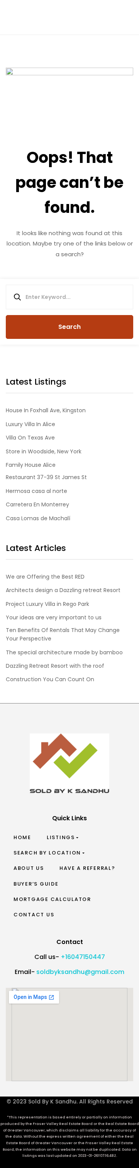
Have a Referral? (87, 868)
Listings (61, 837)
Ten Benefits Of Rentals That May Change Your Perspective (63, 634)
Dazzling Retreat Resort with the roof (55, 666)
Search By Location (47, 852)
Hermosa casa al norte (36, 491)
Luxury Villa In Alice (30, 424)
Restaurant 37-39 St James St (46, 477)
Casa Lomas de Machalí (38, 518)
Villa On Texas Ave (30, 437)
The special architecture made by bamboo (64, 652)
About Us (29, 868)
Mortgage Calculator (52, 899)
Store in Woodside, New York (43, 451)
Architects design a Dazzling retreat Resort (63, 590)
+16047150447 (83, 956)
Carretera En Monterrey (37, 504)
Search (69, 326)
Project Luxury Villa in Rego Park (47, 604)
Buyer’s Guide (36, 884)
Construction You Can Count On (50, 679)
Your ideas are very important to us (54, 617)
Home (22, 837)
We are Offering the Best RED (45, 577)
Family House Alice (31, 465)
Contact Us (34, 914)
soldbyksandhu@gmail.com (80, 971)
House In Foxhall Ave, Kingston (46, 410)
